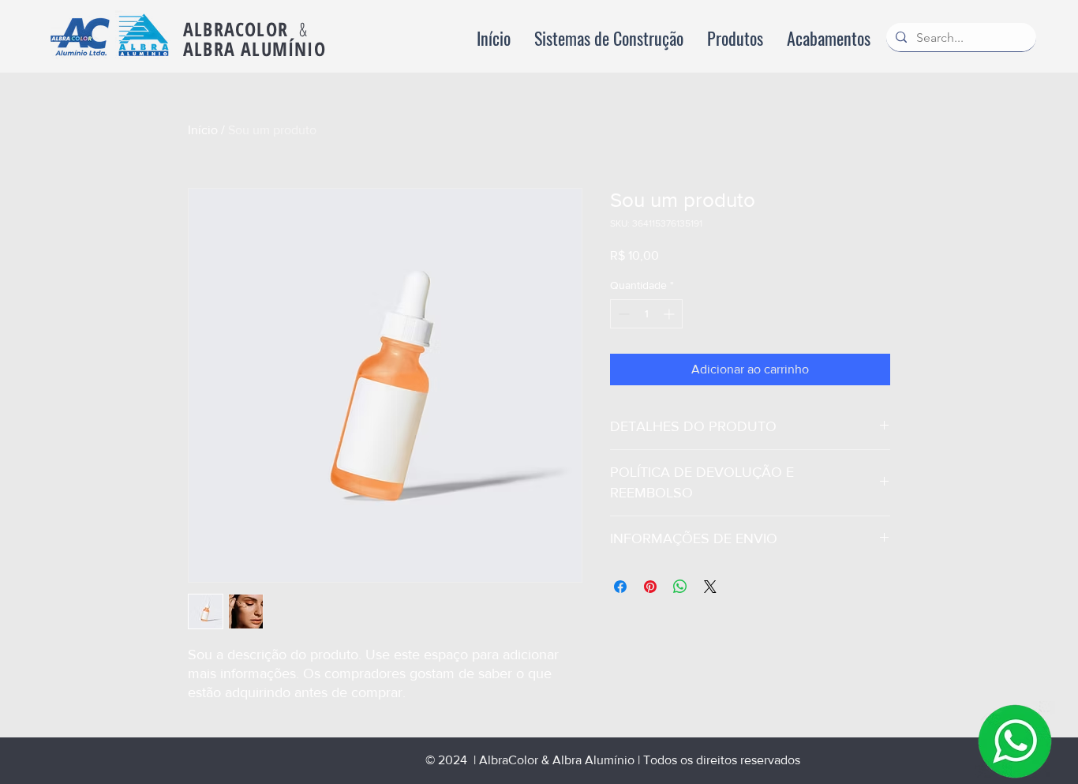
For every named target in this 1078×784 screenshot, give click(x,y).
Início (203, 130)
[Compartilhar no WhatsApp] (680, 586)
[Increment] (670, 314)
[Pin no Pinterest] (650, 586)
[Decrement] (622, 314)
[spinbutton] (646, 314)
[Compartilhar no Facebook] (620, 586)
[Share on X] (710, 586)
